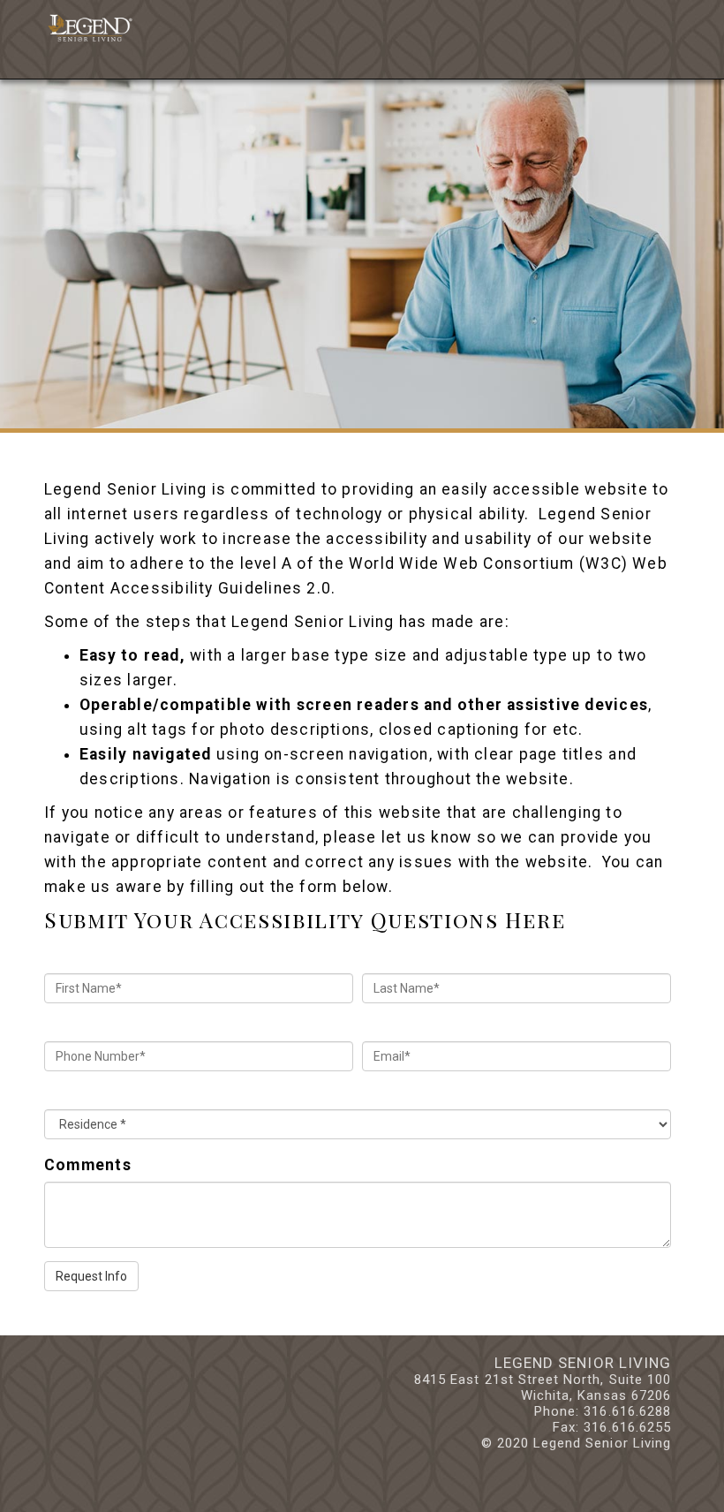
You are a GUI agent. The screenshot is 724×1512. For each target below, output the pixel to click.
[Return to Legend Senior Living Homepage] (88, 23)
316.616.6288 (627, 1411)
